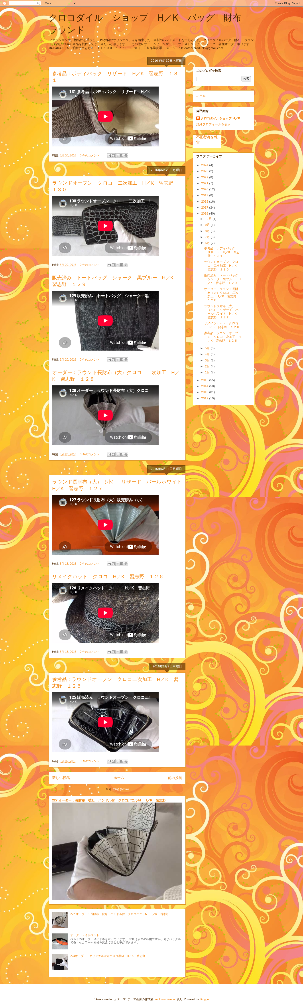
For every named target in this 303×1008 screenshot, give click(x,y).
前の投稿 (175, 778)
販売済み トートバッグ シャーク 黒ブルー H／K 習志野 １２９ (222, 279)
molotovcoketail (165, 999)
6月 (208, 243)
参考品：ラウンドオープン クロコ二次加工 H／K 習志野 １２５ (222, 336)
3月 (208, 360)
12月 (208, 219)
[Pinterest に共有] (126, 155)
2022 (205, 177)
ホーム (119, 778)
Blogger (204, 999)
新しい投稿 (61, 778)
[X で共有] (117, 155)
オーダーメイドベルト (84, 935)
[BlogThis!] (113, 155)
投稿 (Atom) (121, 789)
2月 (208, 366)
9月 (208, 225)
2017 (205, 207)
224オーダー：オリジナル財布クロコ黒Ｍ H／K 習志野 (107, 956)
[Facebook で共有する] (122, 155)
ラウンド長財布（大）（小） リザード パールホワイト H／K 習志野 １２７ (222, 311)
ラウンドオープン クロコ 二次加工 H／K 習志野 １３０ (222, 265)
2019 (205, 195)
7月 (208, 237)
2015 (205, 380)
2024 (205, 165)
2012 (205, 398)
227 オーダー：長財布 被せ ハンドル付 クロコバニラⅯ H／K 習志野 (109, 800)
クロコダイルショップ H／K (220, 118)
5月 (208, 348)
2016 (205, 213)
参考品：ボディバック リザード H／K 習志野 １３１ (222, 252)
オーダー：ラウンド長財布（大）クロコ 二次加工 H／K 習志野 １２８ (222, 294)
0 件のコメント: (90, 155)
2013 (205, 392)
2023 (205, 171)
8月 (208, 231)
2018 (205, 201)
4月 (208, 354)
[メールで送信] (109, 155)
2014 (205, 386)
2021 (205, 183)
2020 (205, 189)
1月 (208, 372)
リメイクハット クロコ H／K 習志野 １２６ (108, 576)
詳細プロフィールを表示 (213, 124)
